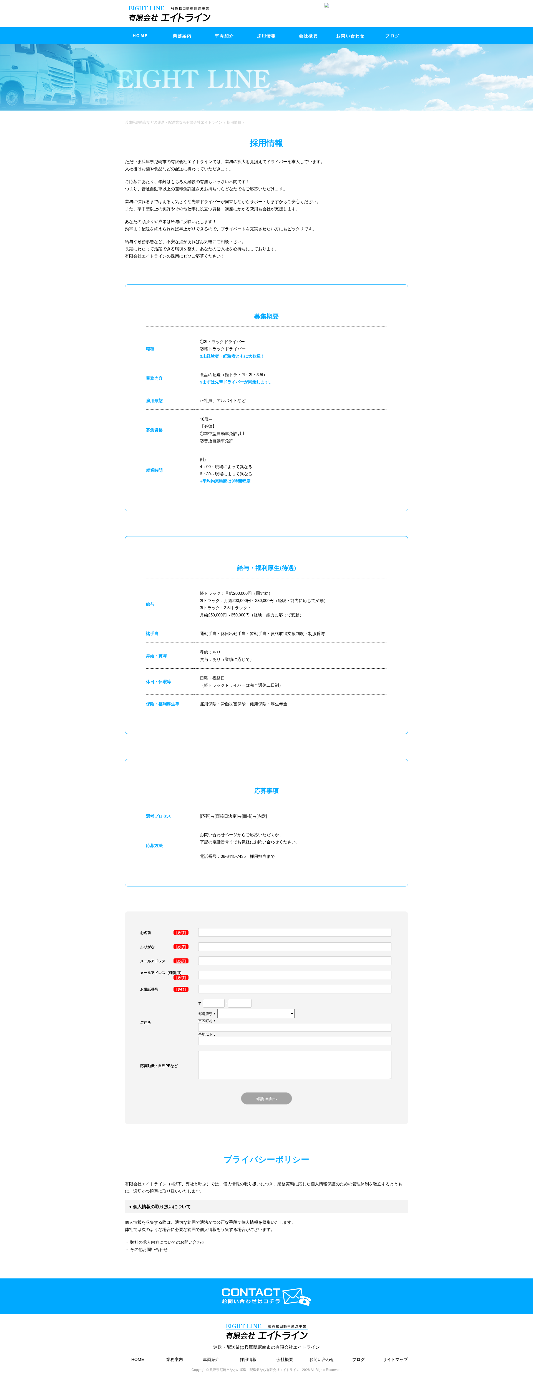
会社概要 (308, 36)
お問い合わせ (350, 36)
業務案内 (182, 36)
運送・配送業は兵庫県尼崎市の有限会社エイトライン (266, 1347)
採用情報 (266, 36)
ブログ (392, 36)
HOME (140, 36)
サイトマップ (395, 1359)
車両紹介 (224, 36)
